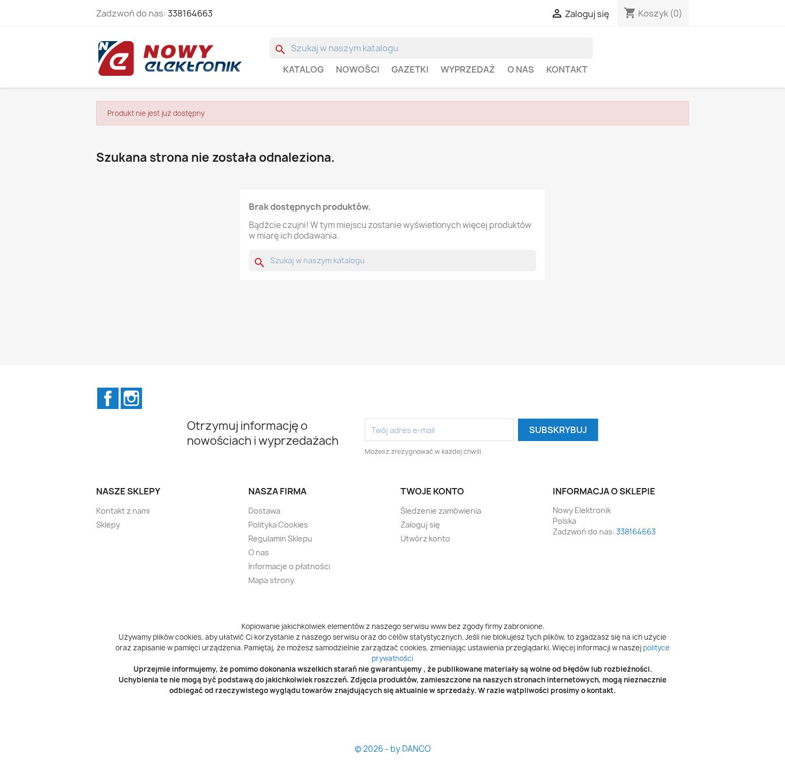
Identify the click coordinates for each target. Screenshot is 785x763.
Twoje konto (432, 491)
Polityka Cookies (278, 525)
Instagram (131, 398)
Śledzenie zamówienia (441, 511)
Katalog (303, 69)
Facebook (108, 398)
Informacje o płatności (289, 566)
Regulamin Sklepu (280, 538)
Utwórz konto (425, 538)
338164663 (190, 13)
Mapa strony (271, 580)
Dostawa (264, 511)
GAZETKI (409, 69)
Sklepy (108, 525)
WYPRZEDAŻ (468, 69)
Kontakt (566, 69)
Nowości (357, 69)
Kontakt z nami (123, 511)
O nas (520, 69)
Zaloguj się (420, 525)
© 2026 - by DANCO (393, 748)
